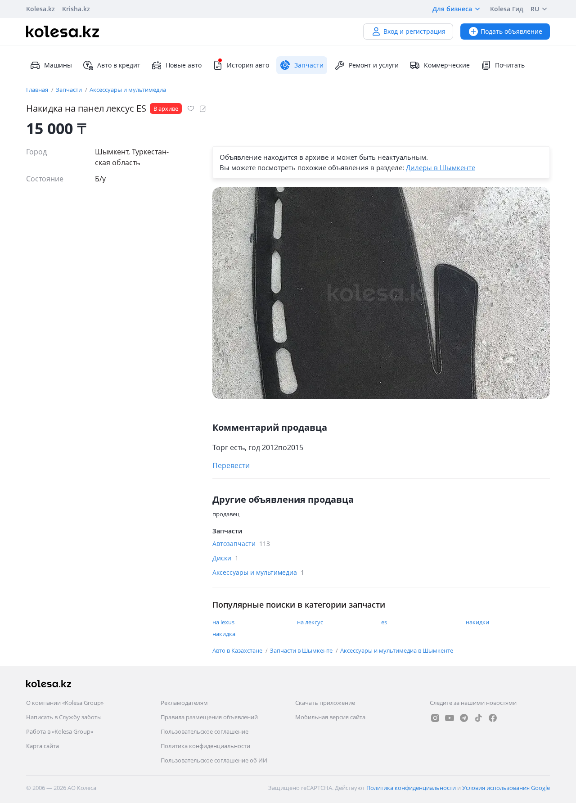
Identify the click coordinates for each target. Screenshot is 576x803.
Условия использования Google (506, 788)
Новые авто (184, 65)
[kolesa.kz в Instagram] (435, 718)
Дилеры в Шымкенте (440, 167)
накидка (223, 634)
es (384, 622)
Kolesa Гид (506, 9)
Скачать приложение (325, 703)
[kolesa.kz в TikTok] (478, 718)
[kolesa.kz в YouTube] (449, 718)
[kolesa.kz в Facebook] (492, 718)
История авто (248, 65)
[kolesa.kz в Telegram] (464, 718)
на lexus (223, 622)
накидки (477, 622)
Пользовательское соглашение (204, 731)
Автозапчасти (241, 543)
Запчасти (69, 90)
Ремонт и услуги (374, 65)
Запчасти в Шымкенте (302, 650)
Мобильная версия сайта (330, 717)
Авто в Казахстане (238, 650)
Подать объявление (511, 31)
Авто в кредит (118, 65)
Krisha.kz (76, 9)
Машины (58, 65)
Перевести (231, 465)
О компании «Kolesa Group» (65, 703)
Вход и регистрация (414, 31)
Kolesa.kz (40, 9)
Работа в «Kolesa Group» (59, 731)
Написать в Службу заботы (64, 717)
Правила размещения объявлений (209, 717)
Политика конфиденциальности (205, 746)
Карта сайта (42, 746)
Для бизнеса (452, 9)
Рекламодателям (184, 703)
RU (535, 9)
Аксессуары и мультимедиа (128, 90)
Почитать (510, 65)
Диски (225, 558)
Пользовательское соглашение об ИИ (214, 760)
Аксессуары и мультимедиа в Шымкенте (396, 650)
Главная (38, 90)
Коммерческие (447, 65)
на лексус (310, 622)
